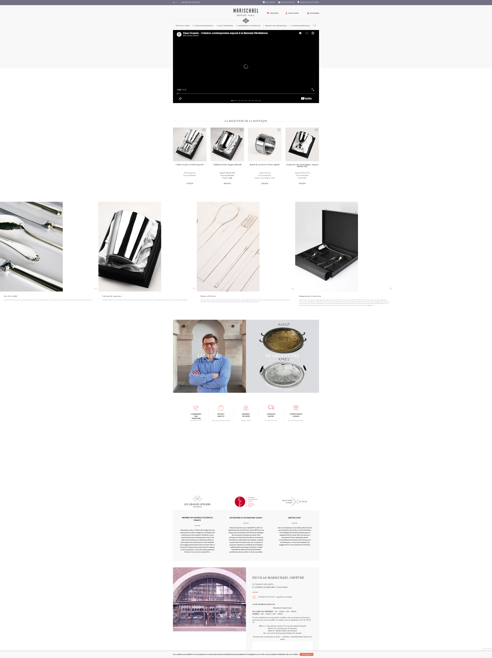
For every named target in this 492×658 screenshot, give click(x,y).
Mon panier (314, 13)
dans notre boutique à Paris (221, 420)
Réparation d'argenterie (276, 25)
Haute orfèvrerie (225, 25)
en (177, 2)
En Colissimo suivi (271, 420)
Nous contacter (288, 2)
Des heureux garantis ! (296, 420)
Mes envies (274, 13)
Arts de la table (183, 25)
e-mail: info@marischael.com (263, 604)
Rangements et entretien (249, 25)
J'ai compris (306, 654)
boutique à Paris (309, 2)
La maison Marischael (301, 25)
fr (174, 2)
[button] (292, 13)
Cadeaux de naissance (203, 25)
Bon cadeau (270, 2)
